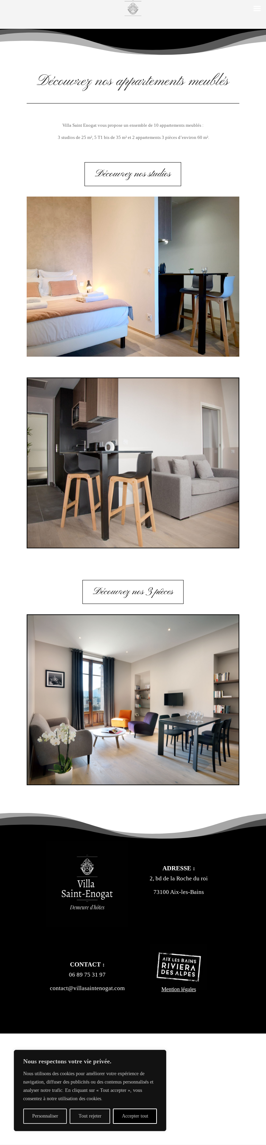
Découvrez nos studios (133, 174)
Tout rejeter (90, 1116)
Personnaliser (45, 1116)
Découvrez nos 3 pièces (133, 592)
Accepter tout (135, 1116)
